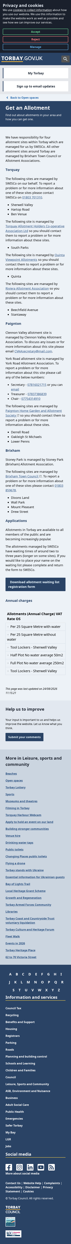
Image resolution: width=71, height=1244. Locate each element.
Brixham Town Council (22, 476)
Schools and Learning (20, 1063)
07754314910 (30, 399)
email (15, 389)
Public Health (15, 1112)
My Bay (11, 1132)
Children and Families (21, 1070)
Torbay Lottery (16, 787)
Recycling (12, 1015)
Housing (11, 1029)
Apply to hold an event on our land (29, 822)
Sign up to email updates (36, 86)
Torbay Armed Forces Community (28, 905)
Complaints (52, 1183)
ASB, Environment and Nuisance (28, 1091)
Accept (35, 32)
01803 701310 (32, 197)
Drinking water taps (19, 843)
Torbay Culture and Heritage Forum (30, 929)
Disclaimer (32, 1187)
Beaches (11, 774)
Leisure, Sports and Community (27, 1084)
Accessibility (14, 1187)
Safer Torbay (14, 1125)
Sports (10, 794)
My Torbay (36, 73)
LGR (8, 1139)
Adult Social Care (17, 1105)
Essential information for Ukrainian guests (35, 877)
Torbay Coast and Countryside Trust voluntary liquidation (30, 921)
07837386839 (37, 394)
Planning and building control (26, 1056)
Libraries (12, 912)
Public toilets (14, 849)
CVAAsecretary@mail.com (33, 351)
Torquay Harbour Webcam (23, 815)
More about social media (22, 1173)
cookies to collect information (32, 10)
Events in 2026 (15, 943)
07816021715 (36, 385)
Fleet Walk (13, 936)
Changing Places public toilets (26, 856)
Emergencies (14, 1118)
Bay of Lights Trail (18, 884)
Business (12, 1098)
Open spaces (14, 780)
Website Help (32, 1183)
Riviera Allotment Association (27, 288)
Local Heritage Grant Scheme (25, 891)
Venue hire (13, 836)
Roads (10, 1050)
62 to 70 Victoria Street (21, 957)
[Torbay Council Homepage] (22, 59)
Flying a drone (15, 863)
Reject (35, 39)
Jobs (8, 1146)
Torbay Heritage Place (20, 950)
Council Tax (13, 1008)
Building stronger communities (27, 829)
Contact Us (13, 1183)
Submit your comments (24, 737)
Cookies (28, 1191)
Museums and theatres (21, 801)
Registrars (13, 1036)
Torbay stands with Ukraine (25, 870)
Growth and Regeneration (24, 898)
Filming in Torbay (17, 808)
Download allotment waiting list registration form (33, 584)
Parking (11, 1043)
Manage (38, 47)
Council (11, 1077)
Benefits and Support (20, 1022)
